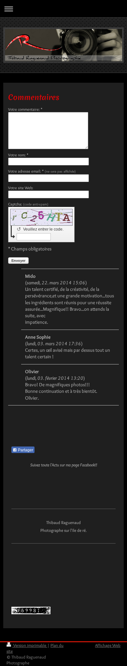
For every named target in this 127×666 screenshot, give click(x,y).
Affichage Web (107, 645)
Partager (25, 450)
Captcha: (28, 204)
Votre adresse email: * (42, 171)
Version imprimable (29, 645)
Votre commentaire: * (25, 109)
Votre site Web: (20, 187)
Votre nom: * (18, 154)
